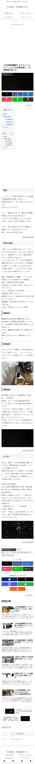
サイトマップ (25, 758)
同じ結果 (17, 552)
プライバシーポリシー (25, 755)
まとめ (5, 127)
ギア (20, 549)
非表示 (9, 110)
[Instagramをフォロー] (9, 584)
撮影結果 (9, 124)
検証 (5, 555)
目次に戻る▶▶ (28, 237)
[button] (28, 99)
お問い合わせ (9, 755)
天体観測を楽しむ (27, 552)
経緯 (5, 114)
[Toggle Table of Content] (10, 133)
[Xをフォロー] (25, 579)
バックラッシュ (8, 552)
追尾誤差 (11, 555)
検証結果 (9, 122)
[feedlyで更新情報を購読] (25, 584)
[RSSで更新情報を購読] (17, 589)
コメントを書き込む (17, 733)
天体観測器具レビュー (9, 549)
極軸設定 (9, 119)
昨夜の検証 (7, 116)
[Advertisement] (17, 43)
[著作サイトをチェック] (9, 579)
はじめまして (9, 758)
